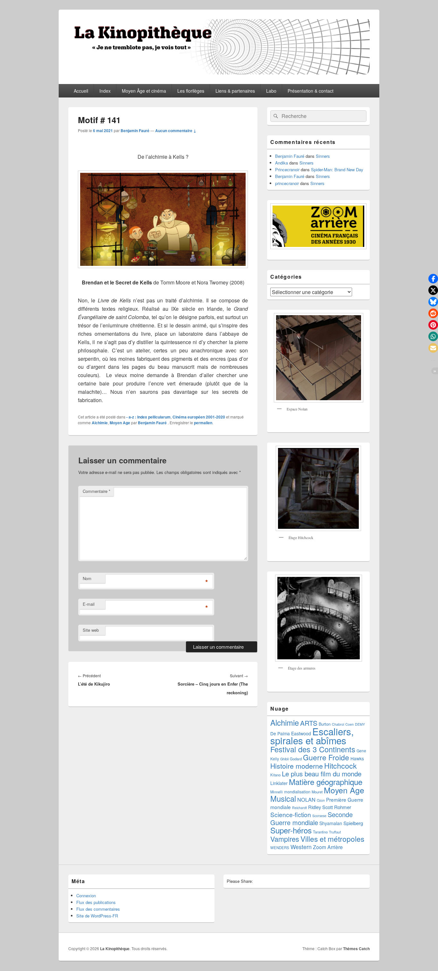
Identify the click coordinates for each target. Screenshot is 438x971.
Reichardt (299, 807)
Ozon (321, 800)
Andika (281, 163)
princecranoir (287, 183)
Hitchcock (340, 765)
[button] (433, 278)
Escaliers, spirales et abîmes (312, 735)
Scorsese (319, 815)
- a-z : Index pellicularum (148, 417)
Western (301, 847)
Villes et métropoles (332, 838)
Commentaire (96, 491)
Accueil (81, 91)
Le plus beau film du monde (321, 773)
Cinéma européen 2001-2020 (199, 417)
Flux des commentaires (98, 909)
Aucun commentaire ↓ (175, 130)
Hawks (357, 758)
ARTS (308, 723)
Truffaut (335, 832)
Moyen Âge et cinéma (144, 91)
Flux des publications (96, 902)
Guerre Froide (326, 757)
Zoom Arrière (328, 846)
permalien (203, 423)
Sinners (323, 156)
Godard (296, 758)
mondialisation (297, 792)
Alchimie (100, 423)
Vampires (284, 839)
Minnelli (276, 791)
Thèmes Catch (356, 948)
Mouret (317, 791)
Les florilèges (190, 91)
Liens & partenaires (235, 91)
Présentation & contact (310, 91)
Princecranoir (287, 169)
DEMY (360, 724)
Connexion (86, 895)
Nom (87, 578)
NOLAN (306, 799)
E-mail (89, 604)
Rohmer (342, 807)
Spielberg (353, 823)
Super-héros (291, 830)
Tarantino (320, 831)
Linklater (279, 783)
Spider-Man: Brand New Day (337, 169)
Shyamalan (330, 823)
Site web (91, 630)
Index (105, 91)
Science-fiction (290, 814)
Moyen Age (120, 423)
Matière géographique (325, 781)
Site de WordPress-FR (97, 916)
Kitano (275, 774)
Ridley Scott (320, 807)
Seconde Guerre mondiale (311, 818)
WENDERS (279, 847)
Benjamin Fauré (135, 130)
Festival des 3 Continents (312, 749)
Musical (283, 798)
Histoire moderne (296, 766)
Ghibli (284, 758)
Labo (271, 91)
